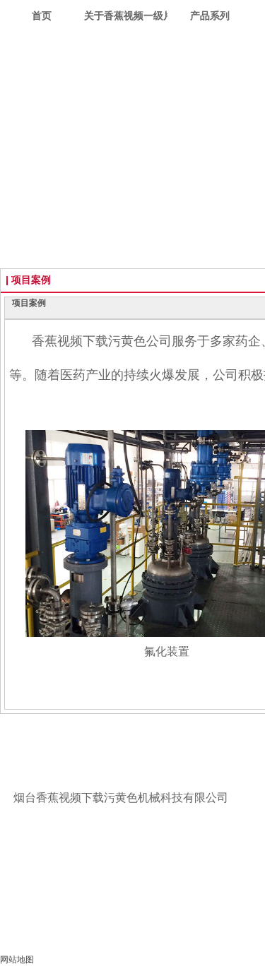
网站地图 (17, 960)
